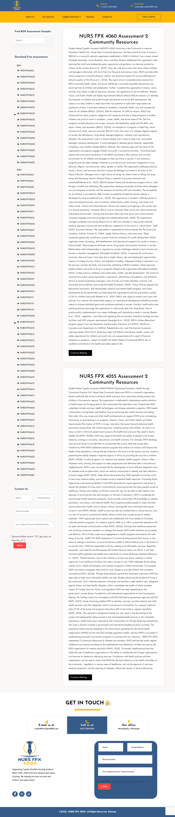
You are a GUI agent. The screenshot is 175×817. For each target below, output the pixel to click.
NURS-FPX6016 (27, 217)
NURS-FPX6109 (27, 291)
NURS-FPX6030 (27, 248)
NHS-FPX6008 (27, 187)
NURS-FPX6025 (27, 236)
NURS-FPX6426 (27, 413)
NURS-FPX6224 (27, 358)
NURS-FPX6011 (27, 211)
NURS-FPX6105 (27, 272)
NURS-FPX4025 (27, 107)
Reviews (90, 17)
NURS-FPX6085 (27, 254)
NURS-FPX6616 (27, 438)
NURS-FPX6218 (27, 346)
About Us (30, 17)
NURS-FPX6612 (27, 426)
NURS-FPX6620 (27, 450)
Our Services (48, 17)
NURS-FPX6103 (27, 266)
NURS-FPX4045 (27, 131)
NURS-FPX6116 (27, 309)
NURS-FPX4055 (27, 144)
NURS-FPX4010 (27, 88)
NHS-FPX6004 (27, 180)
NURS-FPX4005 (27, 82)
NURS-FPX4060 (27, 150)
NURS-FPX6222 (27, 352)
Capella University (70, 17)
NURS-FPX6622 (27, 456)
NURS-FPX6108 (27, 285)
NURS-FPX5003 (27, 193)
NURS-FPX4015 (27, 95)
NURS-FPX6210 (27, 321)
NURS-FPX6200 (27, 315)
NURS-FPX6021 (27, 230)
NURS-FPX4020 (27, 101)
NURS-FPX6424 (27, 407)
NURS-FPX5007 (27, 205)
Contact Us (107, 17)
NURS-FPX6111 (27, 297)
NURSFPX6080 (27, 475)
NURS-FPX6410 (27, 377)
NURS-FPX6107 (27, 278)
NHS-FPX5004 (27, 174)
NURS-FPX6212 (27, 327)
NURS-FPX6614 (27, 432)
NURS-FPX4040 (27, 125)
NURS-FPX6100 (27, 260)
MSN (19, 169)
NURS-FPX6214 (27, 334)
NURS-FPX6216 (27, 340)
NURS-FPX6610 (27, 419)
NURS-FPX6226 (27, 364)
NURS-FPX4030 (27, 113)
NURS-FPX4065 (27, 156)
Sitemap (112, 811)
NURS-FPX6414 (27, 389)
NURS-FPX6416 (27, 395)
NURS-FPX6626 (27, 469)
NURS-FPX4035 (27, 119)
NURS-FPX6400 (27, 370)
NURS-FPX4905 (27, 162)
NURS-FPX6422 (27, 401)
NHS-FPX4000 (27, 70)
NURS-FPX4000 (27, 76)
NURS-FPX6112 (27, 303)
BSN (19, 65)
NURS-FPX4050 (27, 138)
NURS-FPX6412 (27, 383)
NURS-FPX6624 (27, 462)
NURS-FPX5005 (27, 199)
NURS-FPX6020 (27, 223)
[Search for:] (29, 42)
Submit (20, 545)
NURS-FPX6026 (27, 242)
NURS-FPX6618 (27, 444)
